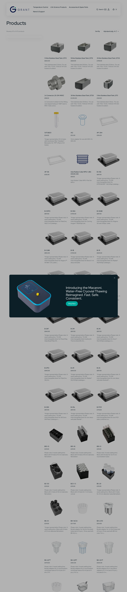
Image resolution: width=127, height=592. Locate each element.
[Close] (114, 278)
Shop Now (71, 304)
